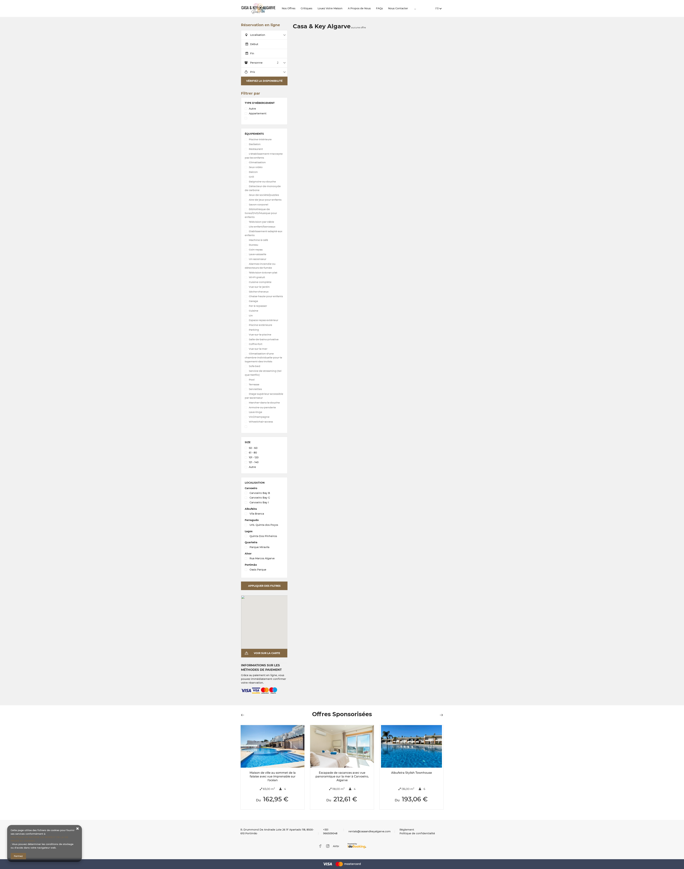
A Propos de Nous (359, 8)
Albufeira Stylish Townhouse (411, 772)
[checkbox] (264, 109)
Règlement (407, 829)
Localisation (257, 35)
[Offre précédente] (243, 715)
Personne (256, 62)
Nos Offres (288, 8)
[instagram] (327, 846)
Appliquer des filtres (264, 585)
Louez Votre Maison (330, 8)
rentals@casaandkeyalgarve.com (369, 831)
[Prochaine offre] (440, 715)
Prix (252, 72)
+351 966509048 (330, 831)
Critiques (306, 8)
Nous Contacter (398, 8)
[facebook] (320, 846)
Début (254, 44)
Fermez (18, 856)
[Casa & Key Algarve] (258, 8)
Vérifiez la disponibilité (264, 80)
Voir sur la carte (267, 653)
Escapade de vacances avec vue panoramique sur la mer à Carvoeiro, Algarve (342, 776)
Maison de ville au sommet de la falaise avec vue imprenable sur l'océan (273, 776)
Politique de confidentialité (417, 833)
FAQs (379, 8)
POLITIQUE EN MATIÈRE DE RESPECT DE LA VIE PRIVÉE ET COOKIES (39, 839)
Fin (252, 53)
